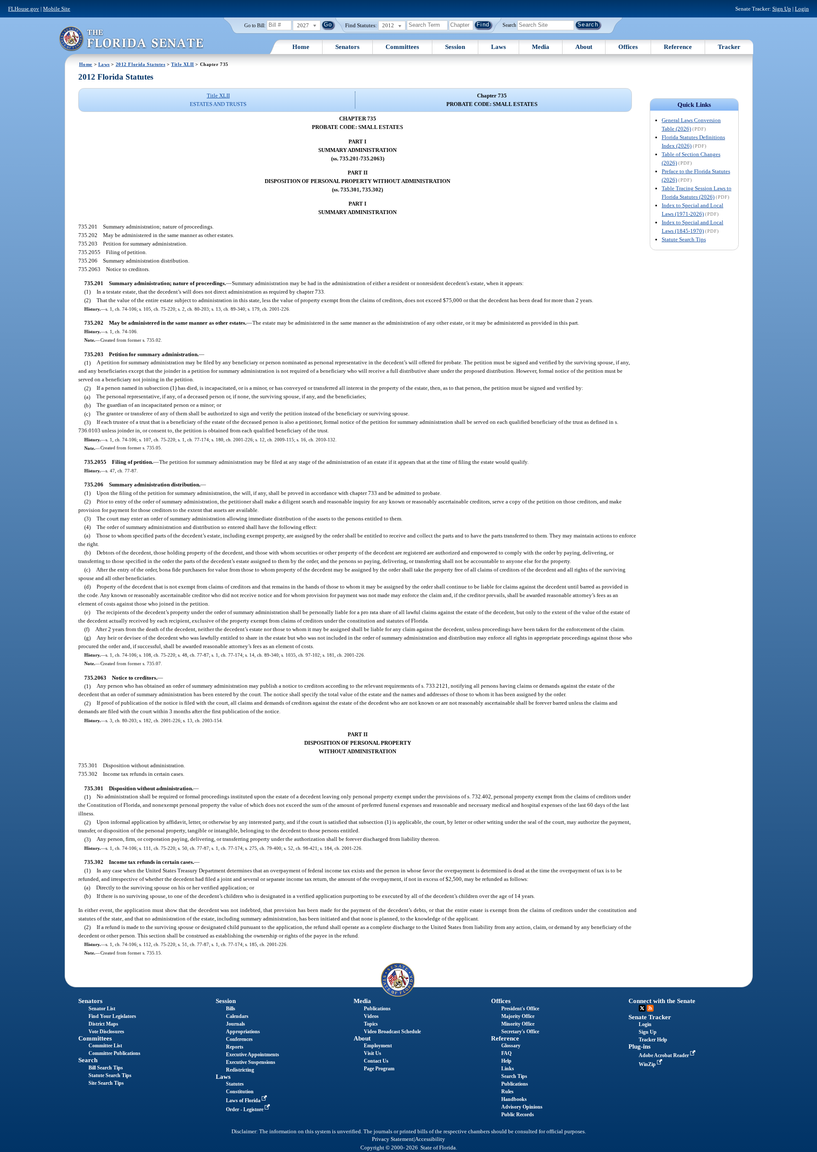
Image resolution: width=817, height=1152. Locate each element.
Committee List (105, 1046)
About (583, 46)
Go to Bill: (255, 25)
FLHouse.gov (23, 9)
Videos (371, 1016)
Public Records (517, 1115)
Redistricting (240, 1070)
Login (802, 9)
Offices (628, 46)
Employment (378, 1046)
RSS (650, 1008)
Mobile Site (56, 9)
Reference (678, 46)
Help (506, 1061)
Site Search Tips (106, 1083)
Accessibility (430, 1139)
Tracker (729, 46)
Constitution (240, 1092)
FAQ (506, 1053)
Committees (402, 46)
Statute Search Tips (684, 239)
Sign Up (781, 9)
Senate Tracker (649, 1017)
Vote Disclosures (106, 1032)
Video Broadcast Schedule (392, 1032)
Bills (230, 1009)
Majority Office (517, 1016)
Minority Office (517, 1024)
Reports (234, 1047)
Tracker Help (653, 1040)
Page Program (379, 1069)
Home (300, 46)
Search (509, 24)
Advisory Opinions (522, 1107)
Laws (498, 46)
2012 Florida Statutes (141, 64)
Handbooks (514, 1099)
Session (455, 46)
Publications (377, 1009)
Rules (507, 1092)
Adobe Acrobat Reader (664, 1055)
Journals (235, 1024)
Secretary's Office (520, 1032)
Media (540, 46)
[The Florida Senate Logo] (131, 38)
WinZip (648, 1064)
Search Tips (514, 1076)
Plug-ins (639, 1046)
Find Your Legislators (112, 1016)
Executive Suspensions (250, 1062)
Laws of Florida (244, 1100)
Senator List (102, 1009)
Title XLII (182, 64)
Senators (347, 46)
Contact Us (376, 1061)
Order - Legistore (245, 1109)
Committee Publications (114, 1053)
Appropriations (243, 1032)
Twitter (642, 1008)
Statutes (235, 1084)
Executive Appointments (252, 1055)
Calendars (237, 1016)
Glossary (510, 1046)
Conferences (239, 1039)
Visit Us (372, 1053)
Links (507, 1069)
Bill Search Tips (106, 1068)
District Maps (103, 1024)
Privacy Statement (393, 1139)
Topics (371, 1024)
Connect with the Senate (661, 1001)
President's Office (520, 1009)
